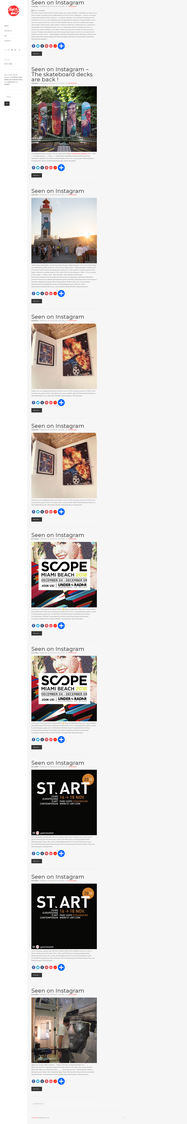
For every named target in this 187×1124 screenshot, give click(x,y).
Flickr (9, 50)
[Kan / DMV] (13, 10)
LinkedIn (12, 50)
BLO (11, 79)
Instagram (15, 50)
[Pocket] (51, 46)
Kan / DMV (35, 1117)
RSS (19, 50)
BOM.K (7, 79)
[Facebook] (33, 46)
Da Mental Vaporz (17, 77)
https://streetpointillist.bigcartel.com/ (78, 153)
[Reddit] (55, 46)
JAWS (9, 82)
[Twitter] (38, 46)
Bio (5, 36)
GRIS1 (20, 79)
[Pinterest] (46, 46)
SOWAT (6, 84)
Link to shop (8, 64)
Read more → (36, 53)
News (6, 26)
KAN (13, 82)
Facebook (5, 50)
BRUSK (15, 79)
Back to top (124, 1117)
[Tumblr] (42, 46)
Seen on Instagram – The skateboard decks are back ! (62, 74)
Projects (8, 31)
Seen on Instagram (57, 191)
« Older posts (37, 1103)
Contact (7, 41)
